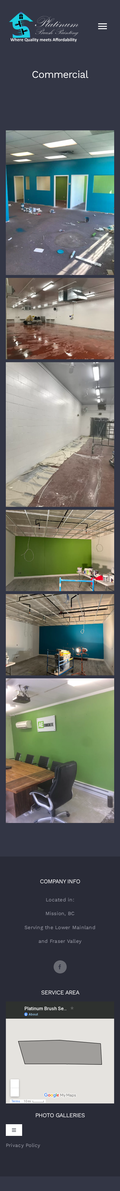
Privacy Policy (23, 1145)
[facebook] (60, 966)
